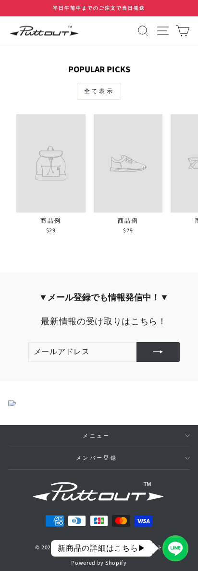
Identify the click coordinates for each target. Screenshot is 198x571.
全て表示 (99, 91)
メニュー (96, 435)
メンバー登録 (96, 458)
